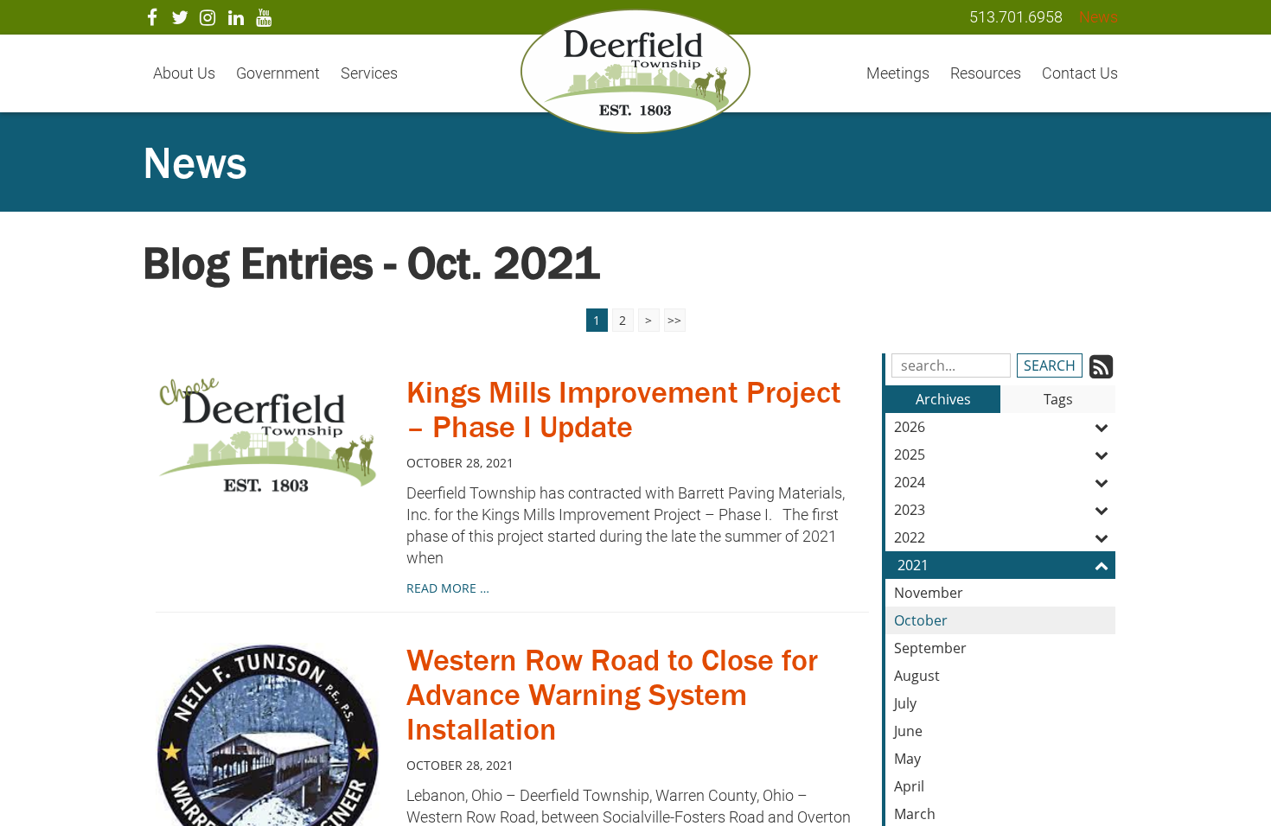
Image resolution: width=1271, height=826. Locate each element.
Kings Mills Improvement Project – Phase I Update (623, 409)
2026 (909, 426)
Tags (1058, 399)
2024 (909, 482)
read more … (447, 588)
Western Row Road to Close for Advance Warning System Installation (612, 694)
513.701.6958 (1016, 17)
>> (674, 320)
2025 (909, 454)
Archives (943, 399)
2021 (913, 565)
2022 (909, 537)
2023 (909, 509)
